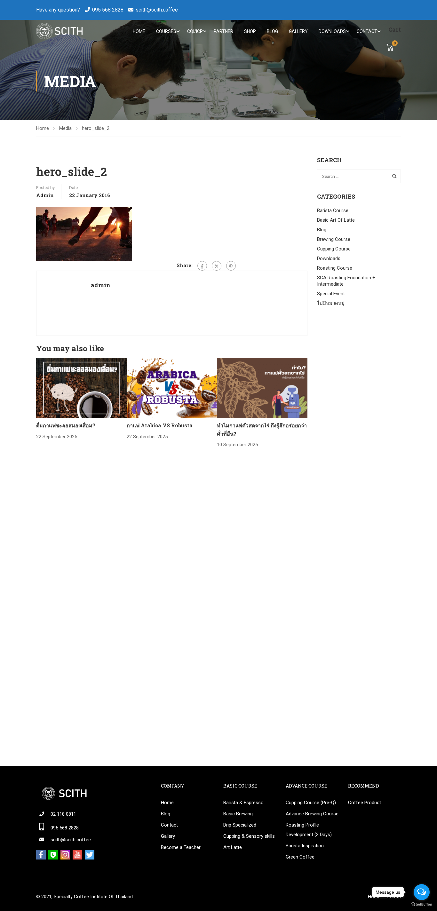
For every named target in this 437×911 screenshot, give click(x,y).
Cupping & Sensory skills (249, 836)
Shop (250, 31)
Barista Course (332, 210)
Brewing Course (333, 239)
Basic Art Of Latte (336, 220)
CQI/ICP (195, 31)
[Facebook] (202, 266)
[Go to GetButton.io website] (421, 904)
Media (65, 128)
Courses (166, 31)
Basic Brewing (238, 814)
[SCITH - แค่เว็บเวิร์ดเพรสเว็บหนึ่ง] (59, 31)
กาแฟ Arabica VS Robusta (160, 425)
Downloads (332, 31)
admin (45, 195)
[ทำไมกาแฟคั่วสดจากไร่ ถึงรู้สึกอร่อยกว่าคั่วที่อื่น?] (262, 388)
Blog (272, 31)
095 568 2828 (107, 10)
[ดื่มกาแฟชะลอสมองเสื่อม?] (81, 388)
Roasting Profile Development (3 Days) (309, 829)
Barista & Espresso (243, 802)
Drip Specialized (239, 825)
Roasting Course (334, 268)
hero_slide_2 (95, 128)
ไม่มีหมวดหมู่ (331, 303)
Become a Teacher (181, 847)
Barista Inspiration (305, 846)
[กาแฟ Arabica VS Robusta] (172, 388)
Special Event (331, 294)
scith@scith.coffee (157, 10)
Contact (367, 31)
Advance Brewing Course (312, 814)
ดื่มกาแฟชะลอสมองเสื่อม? (65, 425)
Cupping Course (334, 249)
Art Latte (232, 847)
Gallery (298, 31)
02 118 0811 (63, 814)
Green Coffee (300, 857)
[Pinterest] (231, 266)
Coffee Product (364, 802)
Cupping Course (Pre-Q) (311, 802)
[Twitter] (216, 266)
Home (139, 31)
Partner (223, 31)
